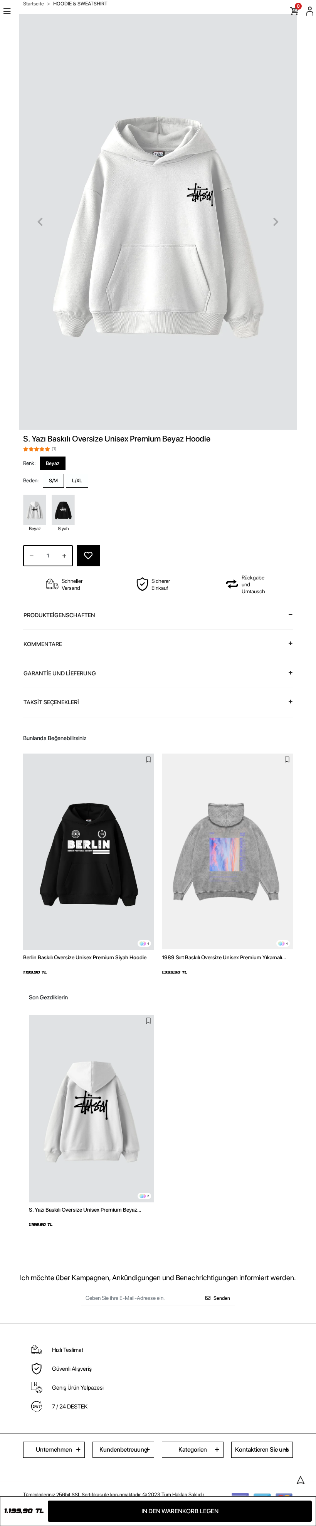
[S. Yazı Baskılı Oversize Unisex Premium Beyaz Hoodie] (91, 1109)
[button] (40, 222)
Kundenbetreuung (123, 1449)
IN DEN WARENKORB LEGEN (180, 1511)
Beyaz (52, 463)
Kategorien (192, 1449)
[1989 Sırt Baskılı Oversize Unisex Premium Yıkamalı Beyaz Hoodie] (227, 852)
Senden (221, 1298)
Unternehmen (54, 1449)
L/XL (77, 480)
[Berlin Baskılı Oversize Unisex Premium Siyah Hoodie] (88, 852)
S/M (53, 480)
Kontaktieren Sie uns (262, 1449)
